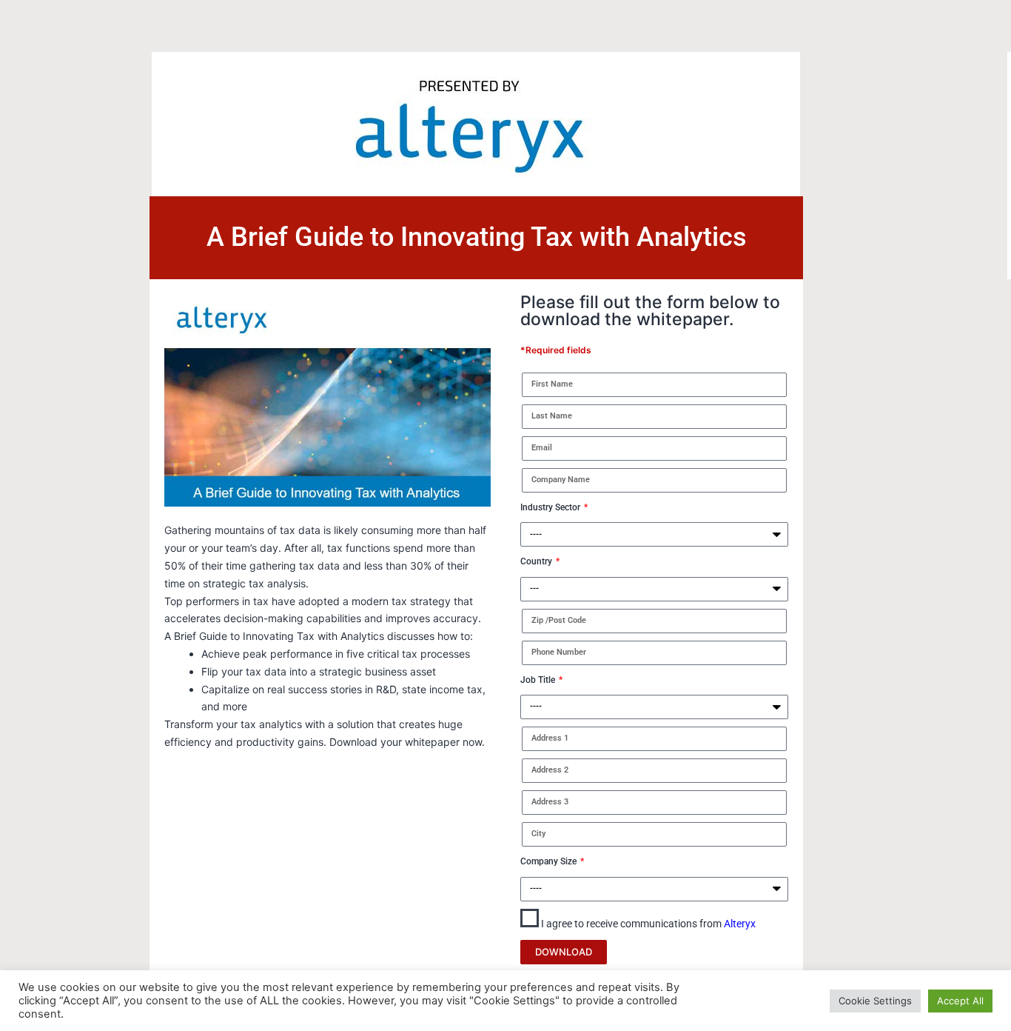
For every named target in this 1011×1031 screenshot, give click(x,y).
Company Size (549, 861)
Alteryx (740, 924)
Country (537, 561)
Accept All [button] (960, 1001)
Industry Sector (551, 507)
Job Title (538, 680)
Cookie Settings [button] (875, 1001)
